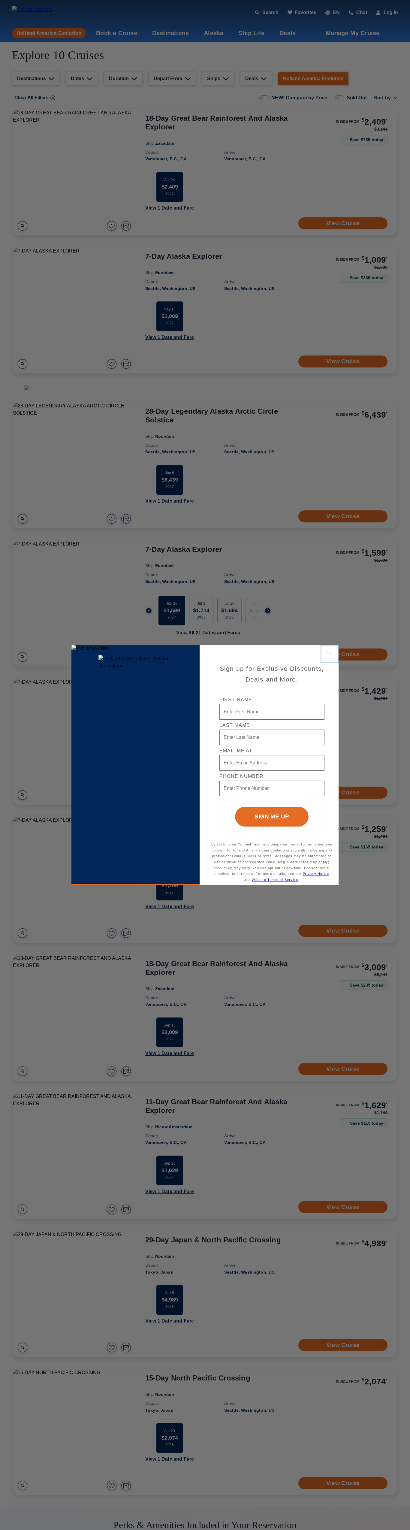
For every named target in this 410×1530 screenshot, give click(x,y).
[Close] (330, 654)
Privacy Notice (316, 873)
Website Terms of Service (275, 879)
